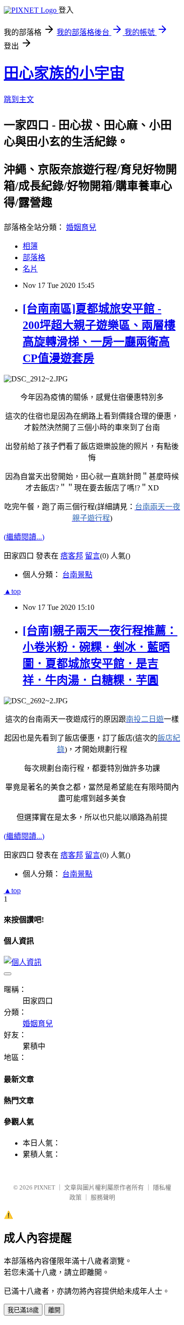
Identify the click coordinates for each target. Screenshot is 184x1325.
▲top (12, 591)
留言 (92, 556)
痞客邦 (71, 556)
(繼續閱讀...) (24, 537)
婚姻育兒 (81, 227)
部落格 (34, 257)
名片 (30, 269)
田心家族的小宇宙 (64, 73)
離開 (54, 1310)
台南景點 (77, 575)
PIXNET (44, 1187)
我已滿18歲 (23, 1310)
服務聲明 (103, 1197)
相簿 (30, 246)
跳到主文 (19, 99)
